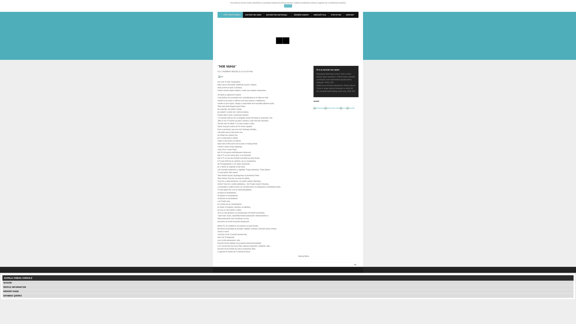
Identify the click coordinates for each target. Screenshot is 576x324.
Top (355, 265)
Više (288, 9)
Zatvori (288, 6)
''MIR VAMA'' (227, 66)
